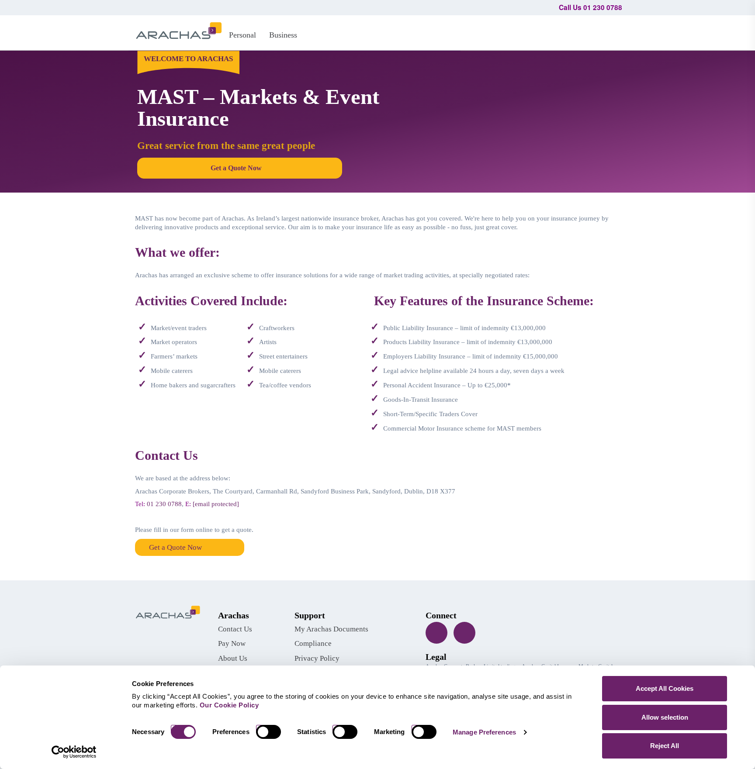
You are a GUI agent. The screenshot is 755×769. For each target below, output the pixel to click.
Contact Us (235, 629)
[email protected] (216, 503)
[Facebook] (436, 633)
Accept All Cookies (664, 688)
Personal (242, 35)
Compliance (313, 643)
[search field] (611, 31)
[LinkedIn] (464, 633)
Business (283, 35)
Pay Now (232, 643)
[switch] (272, 732)
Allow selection (664, 717)
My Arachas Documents (331, 629)
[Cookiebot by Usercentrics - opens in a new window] (74, 752)
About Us (232, 658)
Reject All (664, 745)
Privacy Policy (316, 658)
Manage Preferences (484, 732)
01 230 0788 (164, 503)
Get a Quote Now (175, 547)
